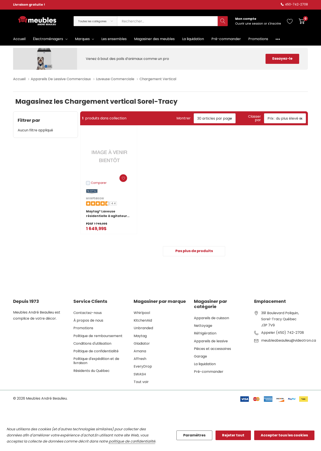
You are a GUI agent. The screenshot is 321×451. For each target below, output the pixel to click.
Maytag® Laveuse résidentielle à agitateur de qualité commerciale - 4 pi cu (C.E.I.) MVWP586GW (108, 213)
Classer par (254, 118)
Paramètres (194, 435)
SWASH (140, 374)
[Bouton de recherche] (223, 21)
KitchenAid (143, 320)
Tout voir (141, 382)
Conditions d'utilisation (92, 343)
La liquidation (205, 364)
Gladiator (142, 343)
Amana (140, 351)
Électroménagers (48, 38)
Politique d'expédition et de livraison (96, 361)
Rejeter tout (233, 435)
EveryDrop (143, 366)
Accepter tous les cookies (284, 435)
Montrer (183, 118)
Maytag (140, 336)
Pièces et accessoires (212, 349)
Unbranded (143, 328)
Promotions (83, 328)
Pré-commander (208, 372)
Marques (82, 38)
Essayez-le (282, 58)
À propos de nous (88, 320)
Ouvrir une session (249, 23)
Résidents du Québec (91, 371)
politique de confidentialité (132, 441)
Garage (200, 356)
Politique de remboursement (98, 336)
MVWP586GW (95, 198)
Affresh (140, 359)
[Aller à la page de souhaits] (290, 21)
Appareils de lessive (211, 341)
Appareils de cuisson (211, 318)
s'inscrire (274, 23)
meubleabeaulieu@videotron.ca (288, 340)
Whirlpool (142, 313)
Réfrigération (205, 333)
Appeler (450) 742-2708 (282, 333)
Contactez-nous (87, 313)
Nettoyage (203, 326)
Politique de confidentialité (96, 351)
